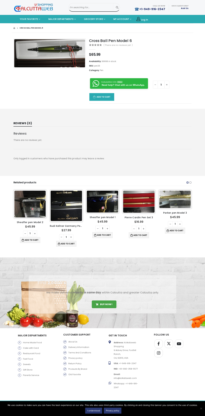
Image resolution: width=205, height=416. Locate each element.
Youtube (179, 343)
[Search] (117, 7)
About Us (72, 341)
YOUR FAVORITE (28, 19)
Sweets (27, 364)
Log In (144, 19)
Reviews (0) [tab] (22, 123)
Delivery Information (78, 347)
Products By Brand (77, 369)
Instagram (158, 353)
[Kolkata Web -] (33, 7)
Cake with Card (31, 348)
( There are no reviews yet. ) (118, 45)
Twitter (168, 343)
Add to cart (104, 97)
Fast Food (28, 359)
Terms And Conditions (79, 352)
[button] (187, 182)
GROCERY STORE (93, 19)
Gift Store (28, 369)
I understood (93, 410)
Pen (101, 70)
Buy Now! (105, 304)
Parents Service (31, 375)
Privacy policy (75, 358)
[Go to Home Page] (14, 28)
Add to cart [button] (31, 243)
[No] (201, 408)
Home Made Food (32, 342)
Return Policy (75, 363)
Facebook (158, 343)
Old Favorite (74, 374)
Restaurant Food (31, 353)
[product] (30, 206)
